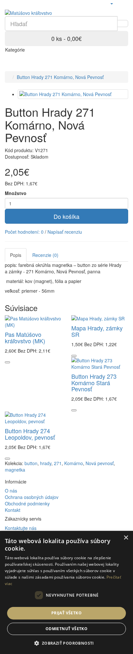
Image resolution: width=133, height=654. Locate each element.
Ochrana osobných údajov (31, 497)
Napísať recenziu (64, 232)
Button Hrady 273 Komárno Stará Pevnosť (94, 382)
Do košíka (66, 216)
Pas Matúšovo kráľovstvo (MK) (25, 337)
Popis (15, 255)
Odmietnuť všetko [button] (66, 628)
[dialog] (66, 592)
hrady (45, 463)
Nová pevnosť (100, 463)
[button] (66, 643)
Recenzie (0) (45, 255)
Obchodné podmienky (27, 503)
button (31, 463)
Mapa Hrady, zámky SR (97, 331)
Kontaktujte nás (20, 528)
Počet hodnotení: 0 (24, 232)
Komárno (73, 463)
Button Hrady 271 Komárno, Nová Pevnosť (60, 77)
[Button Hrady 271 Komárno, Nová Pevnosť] (73, 94)
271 (58, 463)
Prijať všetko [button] (66, 613)
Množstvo (15, 193)
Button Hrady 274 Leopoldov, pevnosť (30, 433)
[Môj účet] (111, 3)
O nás (11, 490)
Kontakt (12, 510)
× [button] (125, 537)
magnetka (15, 469)
